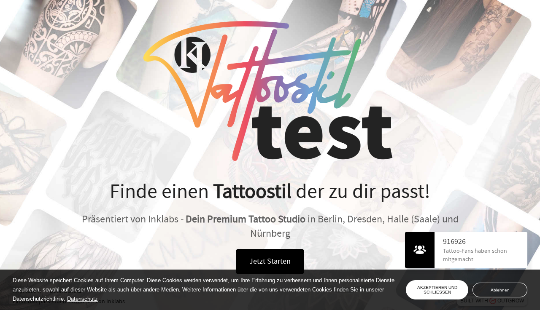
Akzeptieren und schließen (437, 289)
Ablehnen (500, 290)
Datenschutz (82, 299)
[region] (209, 290)
